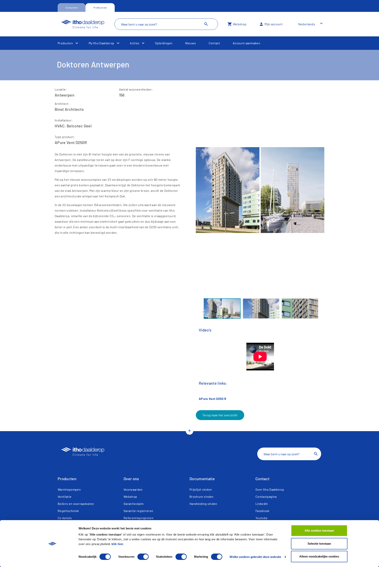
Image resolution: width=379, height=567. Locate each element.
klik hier (117, 544)
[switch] (143, 557)
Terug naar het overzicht (220, 415)
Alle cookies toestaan (319, 530)
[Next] (316, 312)
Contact (214, 43)
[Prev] (203, 312)
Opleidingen (164, 43)
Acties (134, 43)
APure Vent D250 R (212, 398)
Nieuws (190, 43)
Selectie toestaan (319, 543)
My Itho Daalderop (101, 43)
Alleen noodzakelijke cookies (319, 556)
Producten (65, 43)
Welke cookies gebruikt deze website (255, 556)
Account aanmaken (246, 43)
